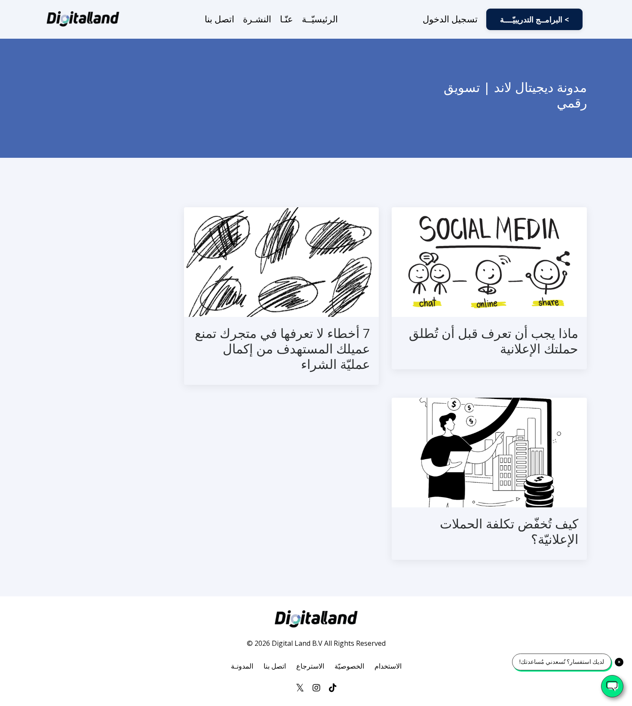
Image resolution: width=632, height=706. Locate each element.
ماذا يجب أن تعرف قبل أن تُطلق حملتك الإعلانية (493, 340)
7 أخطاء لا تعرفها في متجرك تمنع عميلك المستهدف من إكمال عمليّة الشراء (282, 348)
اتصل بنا (219, 19)
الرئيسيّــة (320, 19)
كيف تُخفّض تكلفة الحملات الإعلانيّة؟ (509, 531)
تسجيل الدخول (450, 19)
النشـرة (257, 19)
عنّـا (286, 19)
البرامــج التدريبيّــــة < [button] (534, 19)
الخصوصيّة (349, 666)
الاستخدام (388, 666)
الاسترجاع (310, 666)
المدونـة (242, 666)
